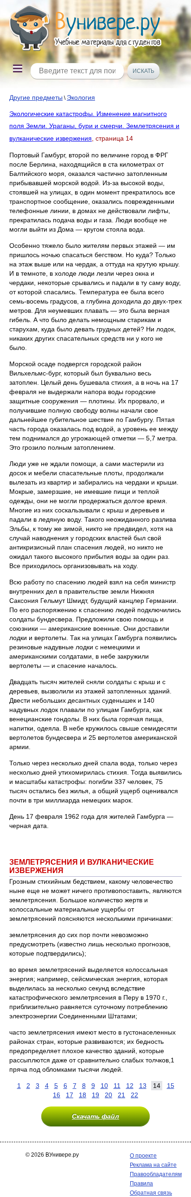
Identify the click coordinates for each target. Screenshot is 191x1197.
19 (95, 1095)
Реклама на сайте (153, 1165)
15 (170, 1085)
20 (108, 1095)
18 (82, 1095)
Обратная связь (151, 1193)
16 (56, 1095)
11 (117, 1085)
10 (104, 1085)
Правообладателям (156, 1174)
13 (142, 1085)
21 (121, 1095)
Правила (141, 1183)
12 (130, 1085)
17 (69, 1095)
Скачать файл (95, 1116)
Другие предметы (36, 97)
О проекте (143, 1155)
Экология (81, 97)
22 (134, 1095)
